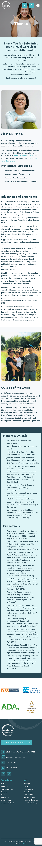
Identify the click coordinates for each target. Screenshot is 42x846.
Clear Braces (28, 792)
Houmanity (23, 843)
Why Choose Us (7, 789)
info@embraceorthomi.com (15, 757)
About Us (4, 786)
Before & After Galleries (23, 155)
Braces (26, 786)
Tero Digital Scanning (31, 800)
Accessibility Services (8, 803)
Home (3, 783)
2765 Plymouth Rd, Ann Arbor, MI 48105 (20, 752)
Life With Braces (29, 797)
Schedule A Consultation (16, 742)
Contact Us (5, 797)
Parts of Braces (29, 794)
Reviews (4, 792)
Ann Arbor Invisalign (31, 803)
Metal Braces (28, 789)
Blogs (3, 794)
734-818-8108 (11, 762)
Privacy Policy (6, 800)
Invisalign (27, 783)
